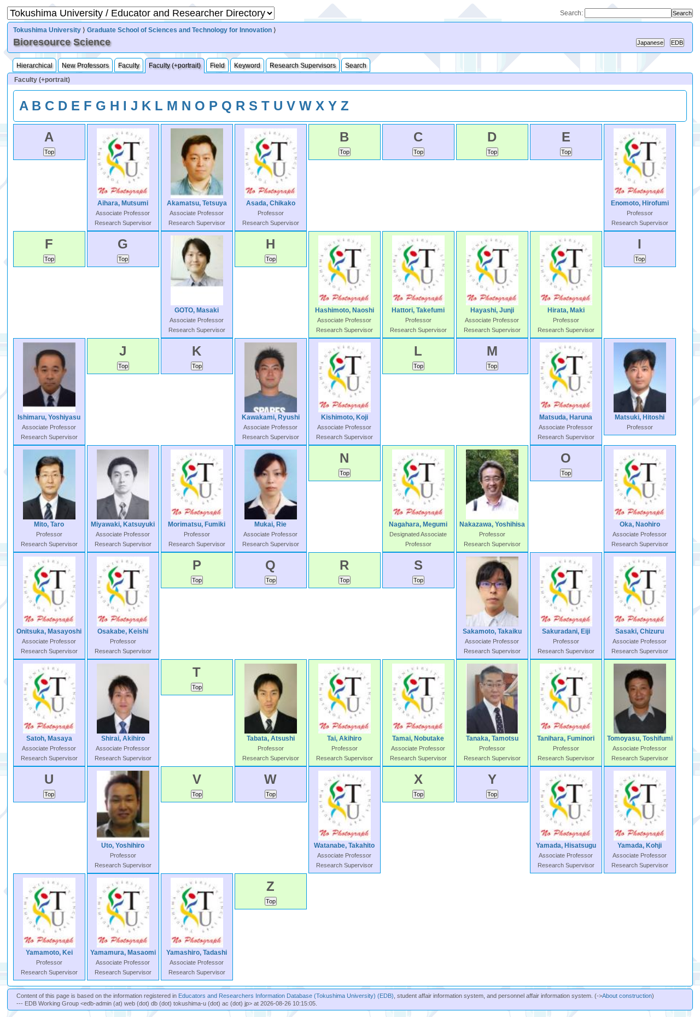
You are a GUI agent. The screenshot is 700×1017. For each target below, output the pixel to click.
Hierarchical (34, 65)
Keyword (247, 65)
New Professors (85, 65)
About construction (627, 995)
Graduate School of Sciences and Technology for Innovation (179, 30)
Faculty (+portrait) (175, 65)
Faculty (128, 65)
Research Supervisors (303, 65)
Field (217, 65)
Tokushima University (47, 30)
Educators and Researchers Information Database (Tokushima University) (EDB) (286, 995)
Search (355, 65)
